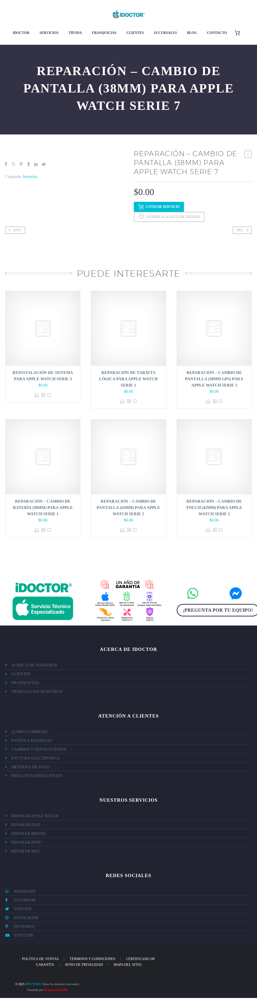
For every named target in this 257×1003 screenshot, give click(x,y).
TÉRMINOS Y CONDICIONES (92, 959)
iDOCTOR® (33, 984)
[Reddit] (44, 164)
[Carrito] (239, 33)
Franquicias (104, 33)
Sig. (240, 230)
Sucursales (165, 33)
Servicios (48, 33)
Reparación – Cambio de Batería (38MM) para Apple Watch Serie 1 (43, 507)
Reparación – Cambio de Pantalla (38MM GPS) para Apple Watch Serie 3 (214, 378)
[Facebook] (6, 164)
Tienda (75, 33)
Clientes (135, 33)
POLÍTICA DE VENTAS (40, 959)
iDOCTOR (21, 33)
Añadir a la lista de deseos (173, 217)
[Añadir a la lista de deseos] (49, 395)
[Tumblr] (29, 164)
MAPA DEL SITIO (127, 965)
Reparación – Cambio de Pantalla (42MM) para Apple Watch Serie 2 (128, 507)
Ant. (17, 230)
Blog (192, 33)
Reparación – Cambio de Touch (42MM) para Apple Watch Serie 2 (214, 507)
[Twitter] (14, 164)
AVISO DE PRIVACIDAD (84, 965)
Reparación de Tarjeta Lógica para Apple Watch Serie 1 (128, 378)
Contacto (217, 33)
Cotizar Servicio (163, 207)
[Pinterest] (21, 164)
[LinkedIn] (36, 164)
